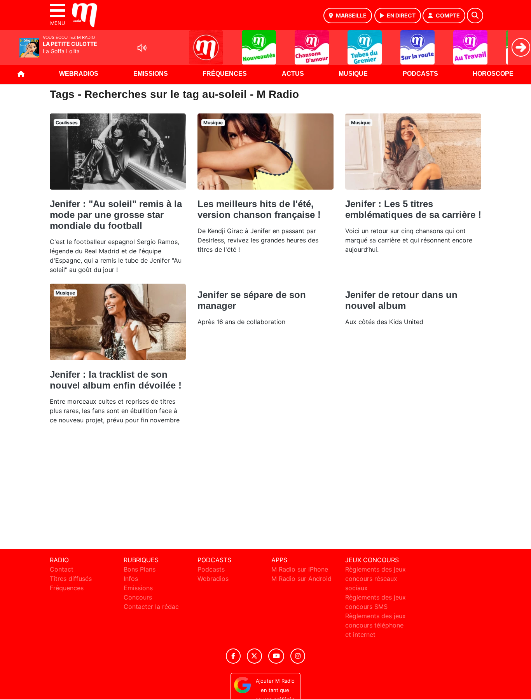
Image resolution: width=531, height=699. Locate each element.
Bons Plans (139, 569)
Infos (131, 578)
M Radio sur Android (301, 578)
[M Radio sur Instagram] (297, 656)
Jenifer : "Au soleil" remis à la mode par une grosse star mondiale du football (116, 215)
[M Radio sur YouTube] (276, 656)
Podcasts (420, 73)
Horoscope (493, 73)
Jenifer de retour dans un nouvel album (401, 300)
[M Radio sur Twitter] (254, 656)
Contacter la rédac (151, 606)
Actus (293, 73)
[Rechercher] (475, 15)
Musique (353, 73)
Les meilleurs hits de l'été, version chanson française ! (259, 209)
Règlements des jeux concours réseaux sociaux (375, 578)
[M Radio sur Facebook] (233, 656)
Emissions (150, 73)
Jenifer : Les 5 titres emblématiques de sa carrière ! (413, 209)
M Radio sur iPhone (299, 569)
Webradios (78, 73)
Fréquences (225, 73)
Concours (138, 597)
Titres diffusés (71, 578)
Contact (61, 569)
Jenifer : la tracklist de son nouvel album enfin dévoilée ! (116, 379)
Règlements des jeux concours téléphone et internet (375, 625)
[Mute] (142, 48)
